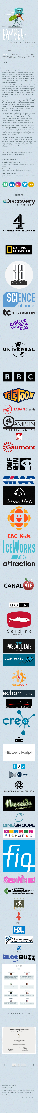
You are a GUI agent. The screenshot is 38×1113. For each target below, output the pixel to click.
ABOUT (4, 55)
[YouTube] (26, 1098)
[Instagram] (29, 1098)
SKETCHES (12, 57)
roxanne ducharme (14, 33)
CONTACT (23, 57)
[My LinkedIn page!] (12, 184)
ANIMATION (15, 55)
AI (34, 56)
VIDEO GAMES (28, 55)
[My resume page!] (5, 184)
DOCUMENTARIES (23, 56)
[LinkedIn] (33, 1098)
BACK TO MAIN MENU (7, 1088)
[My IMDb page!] (31, 184)
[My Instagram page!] (18, 184)
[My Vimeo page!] (25, 184)
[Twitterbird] (23, 1098)
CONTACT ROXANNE (8, 1085)
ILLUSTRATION (7, 56)
